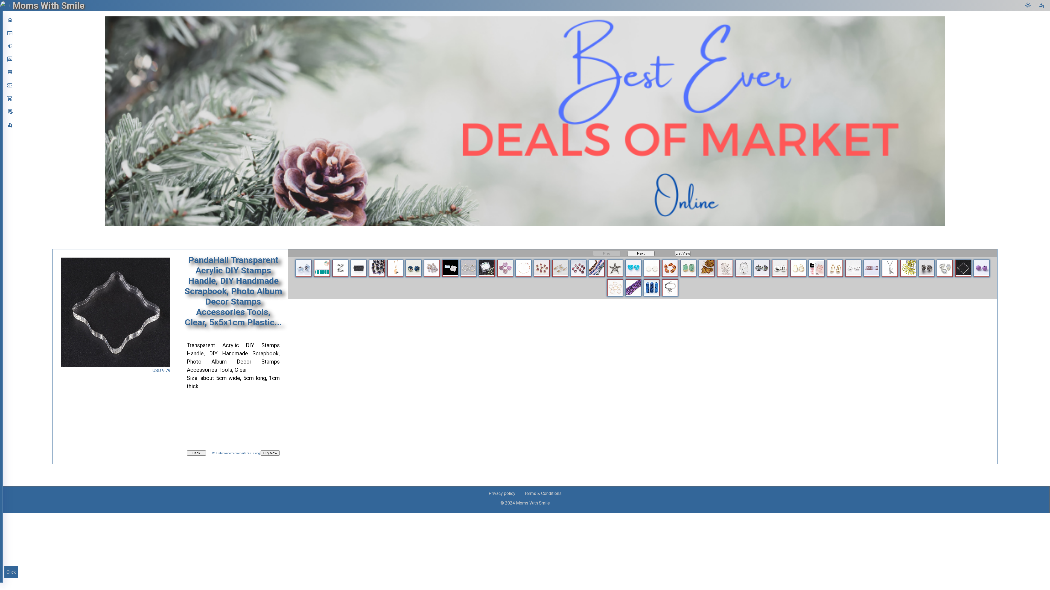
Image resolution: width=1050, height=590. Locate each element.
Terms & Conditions (543, 493)
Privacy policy (502, 493)
